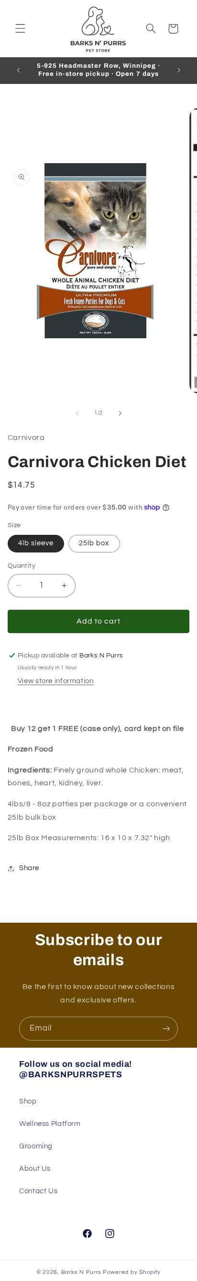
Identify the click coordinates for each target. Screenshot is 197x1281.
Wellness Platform (50, 1123)
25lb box (94, 543)
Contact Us (38, 1191)
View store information (56, 681)
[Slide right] (120, 413)
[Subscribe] (166, 1028)
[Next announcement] (178, 70)
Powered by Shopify (132, 1272)
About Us (35, 1168)
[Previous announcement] (18, 70)
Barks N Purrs (81, 1272)
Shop (28, 1101)
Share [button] (29, 868)
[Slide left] (77, 413)
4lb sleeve (36, 543)
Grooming (36, 1146)
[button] (20, 29)
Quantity (21, 565)
